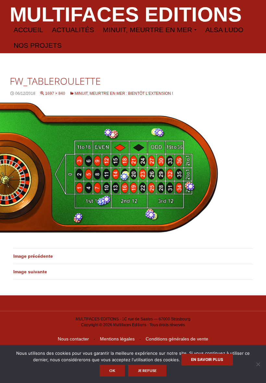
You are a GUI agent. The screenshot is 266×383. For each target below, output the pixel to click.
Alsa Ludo (224, 29)
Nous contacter (73, 338)
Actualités (73, 29)
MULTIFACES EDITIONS (126, 14)
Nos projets (38, 45)
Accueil (28, 29)
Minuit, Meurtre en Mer (147, 29)
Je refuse (147, 370)
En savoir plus (207, 359)
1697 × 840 (55, 93)
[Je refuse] (258, 364)
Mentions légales (117, 338)
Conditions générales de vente (177, 338)
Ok (112, 370)
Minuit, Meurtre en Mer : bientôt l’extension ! (124, 93)
